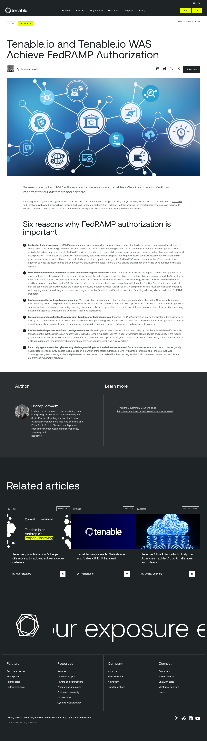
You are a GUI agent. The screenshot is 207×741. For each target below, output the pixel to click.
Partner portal (13, 681)
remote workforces (164, 347)
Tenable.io (177, 201)
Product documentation (69, 687)
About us (112, 671)
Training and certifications (70, 681)
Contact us (164, 671)
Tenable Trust (64, 697)
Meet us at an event (169, 687)
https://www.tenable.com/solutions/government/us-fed (145, 411)
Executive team (115, 676)
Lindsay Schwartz (29, 69)
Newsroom (113, 681)
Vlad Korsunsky (23, 573)
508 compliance (82, 717)
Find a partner (14, 676)
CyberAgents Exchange (69, 702)
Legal (69, 717)
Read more (37, 435)
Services (61, 671)
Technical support (66, 676)
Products (25, 23)
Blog (11, 23)
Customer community (68, 692)
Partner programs (16, 687)
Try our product (166, 676)
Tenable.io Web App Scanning (42, 205)
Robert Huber (87, 573)
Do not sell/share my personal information (43, 717)
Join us (162, 692)
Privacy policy (14, 717)
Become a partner (16, 671)
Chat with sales (166, 681)
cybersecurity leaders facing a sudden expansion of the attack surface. (79, 351)
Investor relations (116, 687)
